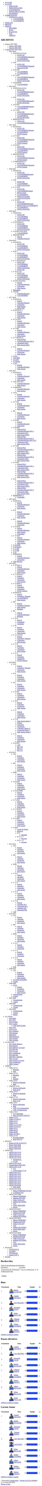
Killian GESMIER (17, 1325)
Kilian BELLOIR (17, 1314)
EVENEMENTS (14, 10)
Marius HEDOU (17, 1331)
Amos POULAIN (17, 1399)
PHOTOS (8, 24)
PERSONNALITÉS (15, 8)
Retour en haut (5, 1484)
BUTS (11, 30)
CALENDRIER (18, 19)
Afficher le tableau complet (9, 1334)
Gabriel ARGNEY (17, 1297)
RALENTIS (13, 32)
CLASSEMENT (18, 21)
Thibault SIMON (16, 1320)
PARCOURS (13, 6)
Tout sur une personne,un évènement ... (13, 1265)
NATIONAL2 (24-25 (16, 17)
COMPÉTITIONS (11, 15)
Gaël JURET (18, 1444)
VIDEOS (8, 26)
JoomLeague (14, 1480)
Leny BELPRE (19, 1303)
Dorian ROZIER (17, 1467)
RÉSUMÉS (13, 28)
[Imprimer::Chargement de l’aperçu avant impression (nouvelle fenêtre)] (4, 1276)
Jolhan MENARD (17, 1387)
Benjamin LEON (17, 1308)
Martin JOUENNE (17, 1291)
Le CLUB (8, 4)
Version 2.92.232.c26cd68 (28, 1480)
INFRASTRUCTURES (17, 12)
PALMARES (13, 13)
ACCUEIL (8, 2)
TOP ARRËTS (12, 34)
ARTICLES (9, 23)
